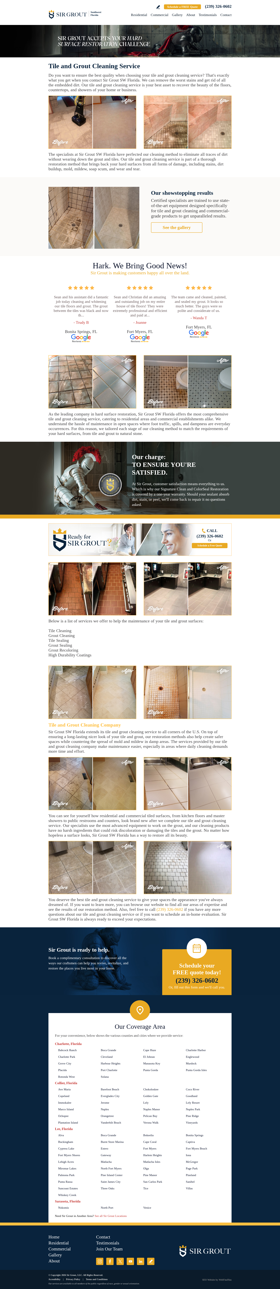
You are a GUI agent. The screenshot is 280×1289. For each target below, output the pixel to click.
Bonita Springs (194, 1135)
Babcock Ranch (67, 1050)
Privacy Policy (73, 1279)
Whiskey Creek (67, 1195)
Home (53, 1236)
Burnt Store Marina (112, 1141)
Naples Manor (151, 1109)
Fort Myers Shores (69, 1155)
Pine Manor (150, 1175)
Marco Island (66, 1109)
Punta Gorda (150, 1070)
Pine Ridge (192, 1116)
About (190, 15)
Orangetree (107, 1116)
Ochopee (63, 1116)
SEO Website (208, 1280)
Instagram (99, 1261)
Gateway (106, 1155)
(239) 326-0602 (218, 6)
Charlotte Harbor (196, 1050)
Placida (62, 1070)
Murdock (191, 1063)
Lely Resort (193, 1102)
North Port (107, 1207)
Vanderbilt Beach (111, 1122)
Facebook (110, 1261)
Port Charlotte (109, 1070)
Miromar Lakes (67, 1168)
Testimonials (208, 15)
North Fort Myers (111, 1168)
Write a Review (158, 7)
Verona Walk (150, 1122)
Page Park (192, 1168)
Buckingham (65, 1141)
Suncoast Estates (68, 1188)
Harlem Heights (152, 1155)
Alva (61, 1135)
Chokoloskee (150, 1089)
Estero (104, 1148)
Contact (226, 15)
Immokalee (64, 1102)
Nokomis (63, 1207)
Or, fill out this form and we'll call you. (197, 987)
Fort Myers (149, 1148)
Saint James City (111, 1181)
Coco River (192, 1089)
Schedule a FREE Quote (182, 6)
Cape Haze (149, 1050)
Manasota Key (151, 1063)
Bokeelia (148, 1135)
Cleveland (107, 1056)
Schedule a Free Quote (209, 545)
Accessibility (54, 1279)
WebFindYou (225, 1280)
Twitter (120, 1261)
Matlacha (106, 1161)
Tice (145, 1188)
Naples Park (193, 1109)
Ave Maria (64, 1089)
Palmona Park (66, 1175)
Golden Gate (150, 1096)
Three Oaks (107, 1188)
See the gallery (177, 227)
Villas (189, 1188)
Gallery (177, 15)
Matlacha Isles (151, 1161)
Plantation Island (68, 1122)
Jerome (105, 1102)
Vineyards (192, 1122)
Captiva (190, 1141)
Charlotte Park (66, 1056)
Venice (147, 1207)
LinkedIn (140, 1261)
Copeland (63, 1096)
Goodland (191, 1096)
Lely (146, 1102)
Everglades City (110, 1096)
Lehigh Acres (66, 1161)
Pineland (191, 1175)
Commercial (159, 15)
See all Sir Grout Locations (111, 1216)
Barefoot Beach (110, 1089)
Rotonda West (66, 1076)
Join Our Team (109, 1248)
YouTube (130, 1261)
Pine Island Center (111, 1175)
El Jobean (149, 1056)
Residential (139, 15)
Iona (188, 1155)
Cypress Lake (66, 1148)
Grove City (64, 1063)
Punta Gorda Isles (196, 1070)
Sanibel (190, 1181)
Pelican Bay (150, 1116)
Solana (105, 1076)
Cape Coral (150, 1141)
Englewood (192, 1056)
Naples (105, 1109)
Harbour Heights (110, 1063)
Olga (146, 1168)
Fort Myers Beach (196, 1148)
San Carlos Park (152, 1181)
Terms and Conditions (97, 1279)
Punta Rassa (65, 1181)
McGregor (192, 1161)
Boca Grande (108, 1050)
